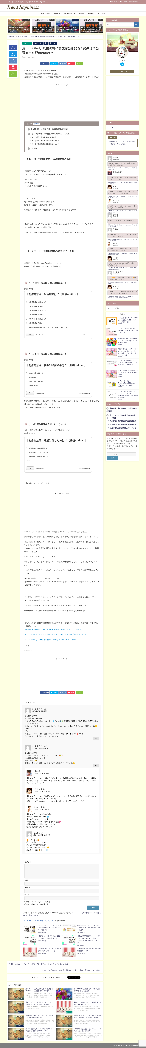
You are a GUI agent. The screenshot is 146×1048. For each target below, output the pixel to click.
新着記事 (122, 314)
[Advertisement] (43, 100)
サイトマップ (115, 1)
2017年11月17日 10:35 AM (41, 791)
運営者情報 (124, 1)
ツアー (81, 13)
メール (27, 887)
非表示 (36, 123)
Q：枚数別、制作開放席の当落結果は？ (45, 140)
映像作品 (57, 13)
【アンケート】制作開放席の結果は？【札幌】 (50, 134)
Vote (30, 334)
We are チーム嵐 (69, 13)
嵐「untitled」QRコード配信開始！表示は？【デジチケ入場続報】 (51, 639)
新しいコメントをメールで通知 (38, 902)
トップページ (45, 13)
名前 (26, 880)
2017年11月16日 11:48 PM (40, 748)
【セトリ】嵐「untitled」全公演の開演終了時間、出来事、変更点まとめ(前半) (70, 970)
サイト (27, 894)
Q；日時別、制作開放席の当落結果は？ (45, 137)
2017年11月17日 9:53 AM (41, 773)
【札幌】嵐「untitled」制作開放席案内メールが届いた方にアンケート (52, 629)
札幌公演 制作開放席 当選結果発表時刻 (48, 129)
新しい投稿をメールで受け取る (38, 904)
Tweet (13, 55)
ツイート (110, 127)
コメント (27, 862)
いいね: (33, 148)
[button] (10, 25)
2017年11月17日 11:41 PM (41, 835)
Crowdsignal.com (85, 335)
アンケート (27, 43)
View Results (40, 335)
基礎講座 (91, 13)
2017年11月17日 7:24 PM (41, 809)
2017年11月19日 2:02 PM (39, 711)
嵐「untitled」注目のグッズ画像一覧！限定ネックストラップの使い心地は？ (55, 634)
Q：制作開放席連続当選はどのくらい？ (45, 144)
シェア (13, 48)
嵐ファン (52, 43)
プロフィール (122, 71)
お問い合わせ (134, 1)
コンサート (37, 43)
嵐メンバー (101, 13)
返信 (96, 738)
